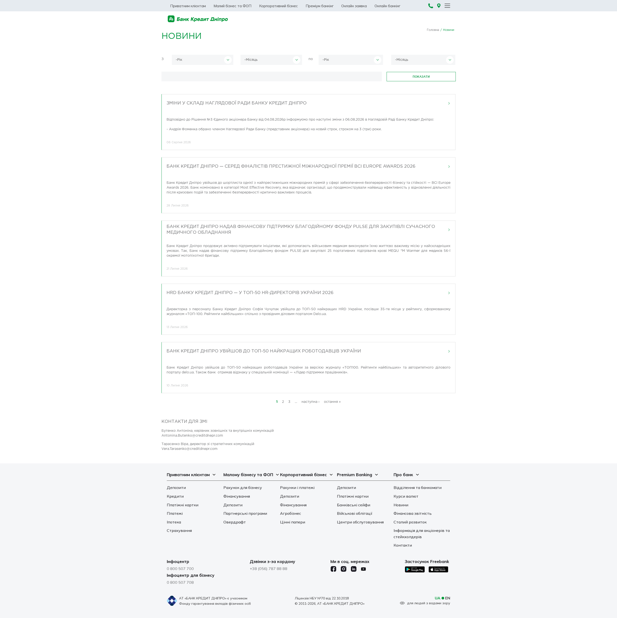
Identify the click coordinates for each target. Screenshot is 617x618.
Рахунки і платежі (297, 487)
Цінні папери (292, 522)
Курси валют (406, 496)
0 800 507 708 (180, 582)
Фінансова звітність (413, 513)
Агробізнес (290, 513)
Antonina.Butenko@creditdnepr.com (192, 435)
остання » (332, 401)
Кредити (175, 496)
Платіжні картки (182, 504)
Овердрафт (234, 522)
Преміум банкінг (320, 6)
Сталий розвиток (410, 522)
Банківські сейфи (353, 504)
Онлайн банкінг (387, 6)
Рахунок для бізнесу (242, 487)
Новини (401, 504)
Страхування (179, 530)
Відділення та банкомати (418, 487)
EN (447, 598)
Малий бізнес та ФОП (232, 6)
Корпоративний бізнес (278, 6)
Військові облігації (354, 513)
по (310, 59)
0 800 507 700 (180, 568)
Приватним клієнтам (188, 6)
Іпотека (174, 522)
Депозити (176, 487)
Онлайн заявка (354, 6)
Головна (433, 30)
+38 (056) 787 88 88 (268, 568)
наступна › (311, 401)
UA (437, 598)
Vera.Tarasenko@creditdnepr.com (189, 448)
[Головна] (198, 18)
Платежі (175, 513)
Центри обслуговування (360, 522)
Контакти (403, 545)
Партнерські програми (245, 513)
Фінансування (236, 496)
